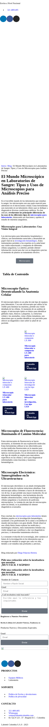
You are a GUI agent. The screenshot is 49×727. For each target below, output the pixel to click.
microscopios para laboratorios (28, 516)
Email (3, 587)
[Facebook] (10, 19)
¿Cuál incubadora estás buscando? (15, 595)
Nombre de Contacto (10, 580)
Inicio (3, 166)
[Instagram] (16, 19)
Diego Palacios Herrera (27, 553)
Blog (10, 166)
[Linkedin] (3, 19)
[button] (24, 280)
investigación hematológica (26, 241)
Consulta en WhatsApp (31, 366)
